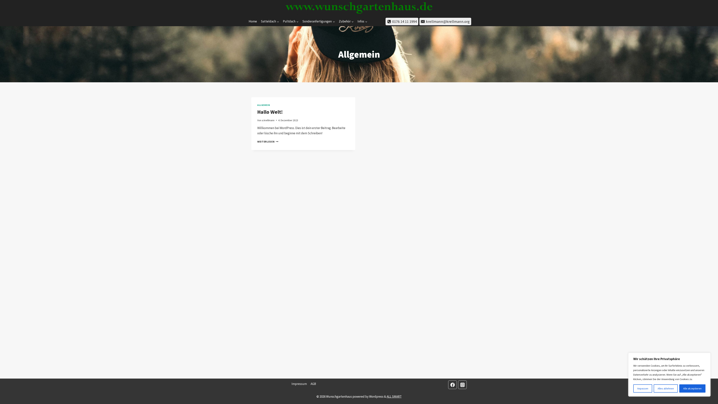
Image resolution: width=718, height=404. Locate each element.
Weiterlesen (267, 141)
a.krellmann (268, 120)
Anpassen (642, 388)
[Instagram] (462, 384)
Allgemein (263, 105)
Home (253, 21)
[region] (669, 375)
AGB (313, 384)
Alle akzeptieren (692, 388)
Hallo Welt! (270, 111)
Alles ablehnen (666, 388)
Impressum (299, 384)
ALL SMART (394, 396)
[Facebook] (452, 384)
